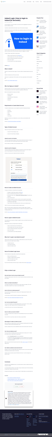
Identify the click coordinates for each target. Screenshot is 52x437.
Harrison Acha (10, 392)
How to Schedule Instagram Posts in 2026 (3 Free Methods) (43, 107)
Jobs (37, 65)
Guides (38, 63)
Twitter (13, 404)
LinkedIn (10, 404)
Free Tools (37, 1)
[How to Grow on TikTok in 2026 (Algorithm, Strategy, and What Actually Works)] (38, 91)
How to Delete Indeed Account (12, 80)
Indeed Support (28, 262)
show (9, 65)
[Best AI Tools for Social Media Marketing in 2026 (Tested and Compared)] (38, 97)
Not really (21, 386)
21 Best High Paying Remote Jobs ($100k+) (14, 121)
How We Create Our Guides (47, 1)
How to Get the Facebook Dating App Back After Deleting (43, 27)
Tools (37, 78)
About (41, 1)
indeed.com (20, 55)
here (22, 192)
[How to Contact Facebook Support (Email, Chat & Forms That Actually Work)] (38, 31)
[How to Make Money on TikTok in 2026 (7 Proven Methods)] (38, 102)
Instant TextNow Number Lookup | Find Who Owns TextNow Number (43, 42)
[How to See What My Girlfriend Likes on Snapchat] (38, 46)
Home (24, 1)
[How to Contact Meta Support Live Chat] (38, 37)
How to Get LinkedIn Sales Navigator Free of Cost (15, 297)
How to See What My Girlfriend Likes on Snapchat (43, 47)
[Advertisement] (26, 9)
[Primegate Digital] (3, 1)
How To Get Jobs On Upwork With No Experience (15, 380)
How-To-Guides (29, 1)
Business (38, 59)
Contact (15, 416)
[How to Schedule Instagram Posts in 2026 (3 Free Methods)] (38, 107)
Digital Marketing (39, 61)
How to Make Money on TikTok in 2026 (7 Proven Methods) (43, 102)
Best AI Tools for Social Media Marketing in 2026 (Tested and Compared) (43, 97)
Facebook (17, 404)
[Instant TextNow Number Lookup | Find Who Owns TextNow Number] (38, 41)
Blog (33, 1)
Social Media (39, 74)
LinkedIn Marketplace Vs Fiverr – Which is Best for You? (16, 379)
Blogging (38, 57)
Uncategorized (39, 80)
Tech (37, 76)
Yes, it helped (16, 386)
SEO (37, 72)
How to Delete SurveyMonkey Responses (14, 377)
